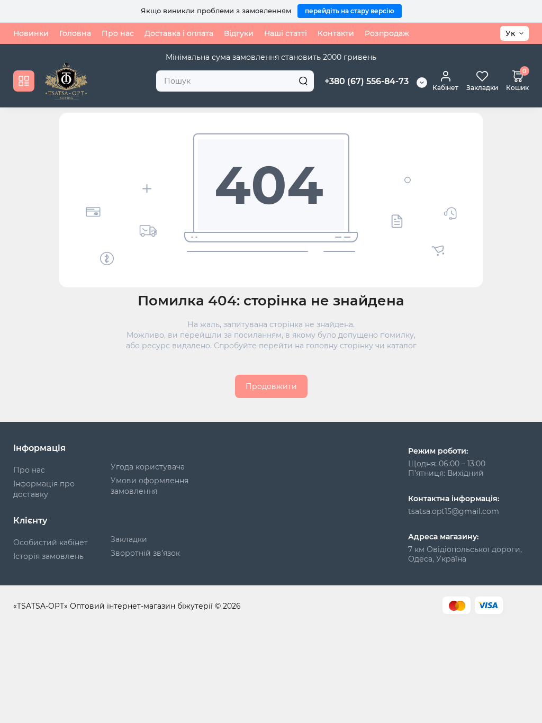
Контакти (336, 33)
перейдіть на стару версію (349, 11)
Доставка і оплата (178, 33)
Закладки (129, 539)
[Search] (303, 81)
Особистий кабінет (50, 542)
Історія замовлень (48, 556)
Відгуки (239, 33)
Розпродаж (387, 33)
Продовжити (271, 386)
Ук (510, 33)
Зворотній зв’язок (145, 553)
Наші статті (285, 33)
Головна (75, 33)
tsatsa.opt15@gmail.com (453, 511)
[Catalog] (23, 81)
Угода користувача (148, 467)
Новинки (31, 33)
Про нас (118, 33)
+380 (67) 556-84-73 (366, 81)
